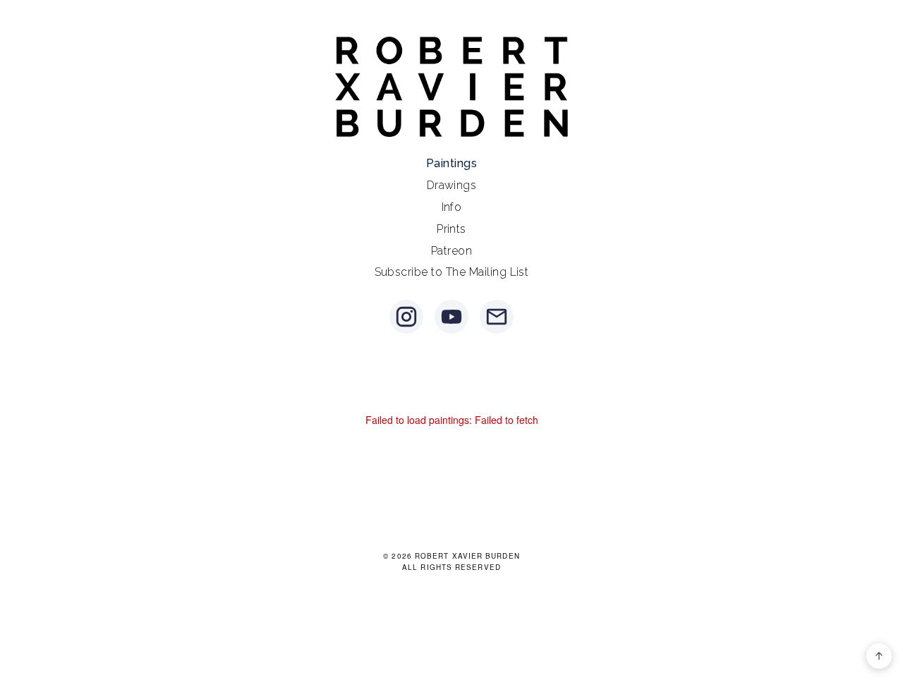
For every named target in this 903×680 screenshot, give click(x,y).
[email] (497, 317)
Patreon (451, 250)
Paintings (451, 163)
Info (452, 207)
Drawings (452, 185)
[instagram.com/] (406, 317)
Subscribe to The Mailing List (452, 272)
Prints (451, 229)
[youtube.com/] (451, 317)
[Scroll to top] (879, 656)
